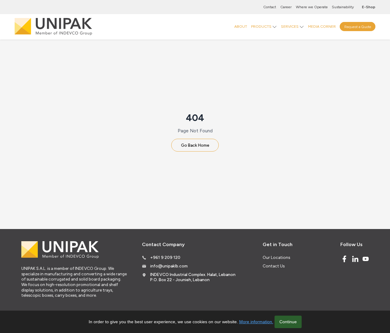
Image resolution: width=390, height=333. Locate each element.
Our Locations (276, 257)
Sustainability (343, 7)
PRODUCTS (261, 26)
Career (286, 7)
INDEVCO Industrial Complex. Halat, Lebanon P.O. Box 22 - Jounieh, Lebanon (193, 277)
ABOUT (240, 26)
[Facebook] (344, 259)
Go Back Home (195, 145)
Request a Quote (357, 26)
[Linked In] (355, 259)
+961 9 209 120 (165, 257)
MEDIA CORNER (322, 26)
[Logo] (53, 26)
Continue (288, 321)
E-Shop (368, 7)
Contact (269, 7)
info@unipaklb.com (169, 265)
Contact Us (274, 265)
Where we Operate (312, 7)
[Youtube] (366, 259)
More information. (256, 321)
